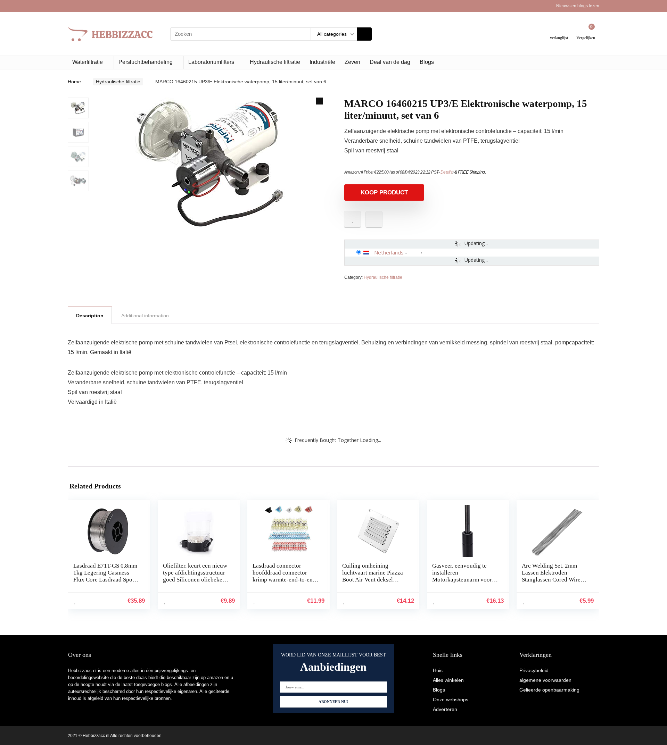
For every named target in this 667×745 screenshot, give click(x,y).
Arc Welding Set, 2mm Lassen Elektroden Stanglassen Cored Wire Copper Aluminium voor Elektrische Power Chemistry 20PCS (552, 583)
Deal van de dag (390, 62)
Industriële (322, 62)
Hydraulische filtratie (275, 62)
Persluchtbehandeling (145, 62)
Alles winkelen (448, 680)
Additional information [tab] (145, 315)
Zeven (352, 62)
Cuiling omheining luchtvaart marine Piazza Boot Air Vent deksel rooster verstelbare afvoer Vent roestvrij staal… (374, 579)
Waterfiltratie (87, 62)
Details (446, 172)
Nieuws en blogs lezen (577, 5)
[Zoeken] (364, 34)
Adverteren (445, 709)
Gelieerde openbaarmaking (549, 690)
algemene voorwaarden (545, 680)
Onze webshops (450, 699)
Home (74, 81)
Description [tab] (90, 315)
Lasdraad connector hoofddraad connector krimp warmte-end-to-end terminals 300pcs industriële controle (284, 579)
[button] (319, 101)
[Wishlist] (559, 31)
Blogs (427, 62)
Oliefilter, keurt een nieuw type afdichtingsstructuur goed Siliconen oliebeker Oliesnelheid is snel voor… (195, 579)
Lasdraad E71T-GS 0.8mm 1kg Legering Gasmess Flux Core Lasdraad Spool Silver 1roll (105, 576)
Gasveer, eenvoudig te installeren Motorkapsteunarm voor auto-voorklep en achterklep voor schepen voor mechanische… (462, 583)
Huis (438, 670)
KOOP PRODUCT (384, 192)
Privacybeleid (534, 670)
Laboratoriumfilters (211, 62)
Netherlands (389, 252)
